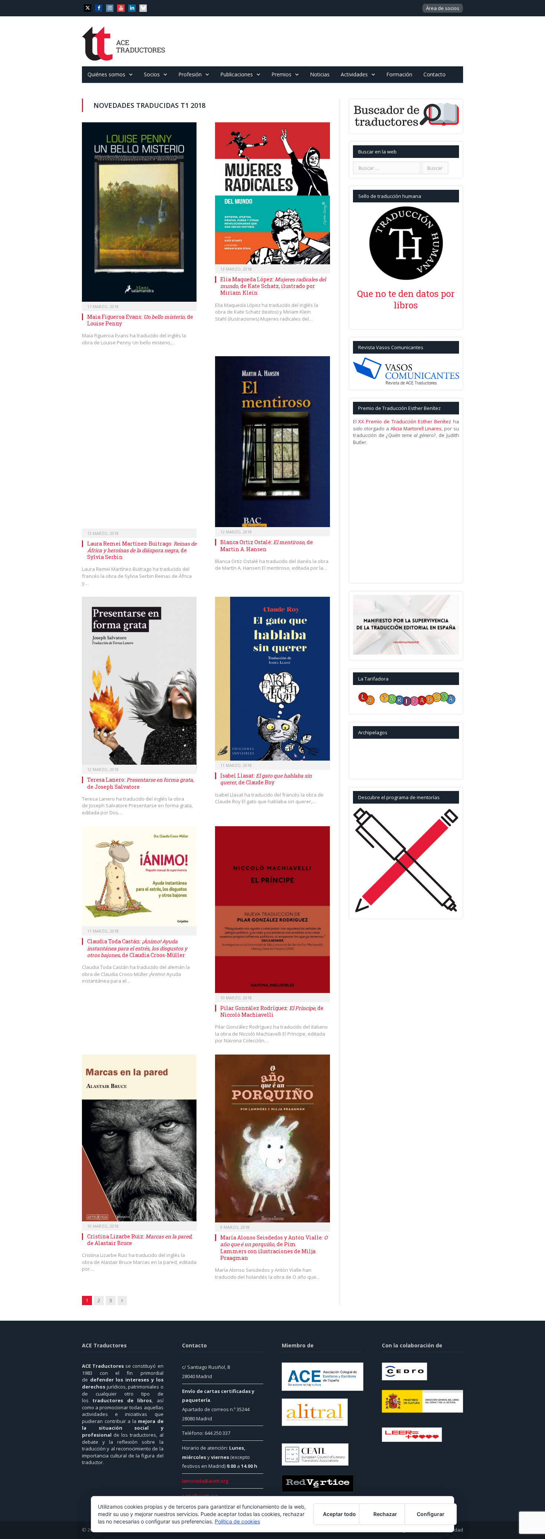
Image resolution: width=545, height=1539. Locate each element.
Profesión (190, 74)
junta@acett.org (200, 1495)
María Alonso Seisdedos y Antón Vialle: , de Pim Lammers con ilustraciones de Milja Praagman (273, 1247)
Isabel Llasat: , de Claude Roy (266, 779)
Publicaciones (236, 74)
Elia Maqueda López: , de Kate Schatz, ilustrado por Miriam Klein (273, 286)
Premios (281, 74)
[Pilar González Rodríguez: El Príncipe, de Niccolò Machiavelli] (272, 911)
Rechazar (385, 1514)
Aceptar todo (339, 1514)
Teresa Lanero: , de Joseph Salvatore (140, 783)
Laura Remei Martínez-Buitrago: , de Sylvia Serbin (141, 550)
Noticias (320, 74)
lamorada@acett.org (205, 1480)
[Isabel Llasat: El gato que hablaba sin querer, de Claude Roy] (272, 681)
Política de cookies (237, 1521)
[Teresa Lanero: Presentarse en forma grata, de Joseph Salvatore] (139, 683)
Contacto (434, 74)
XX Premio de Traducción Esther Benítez (404, 421)
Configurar (431, 1514)
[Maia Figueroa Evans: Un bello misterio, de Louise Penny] (139, 214)
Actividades (354, 74)
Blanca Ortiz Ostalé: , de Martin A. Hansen (266, 545)
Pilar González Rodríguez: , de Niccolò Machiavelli (272, 1011)
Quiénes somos (106, 74)
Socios (152, 74)
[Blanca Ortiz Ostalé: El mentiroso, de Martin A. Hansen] (272, 444)
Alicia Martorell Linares (416, 428)
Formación (399, 74)
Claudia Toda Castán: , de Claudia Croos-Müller (137, 948)
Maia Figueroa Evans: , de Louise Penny (140, 320)
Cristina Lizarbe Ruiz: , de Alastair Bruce (139, 1240)
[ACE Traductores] (123, 41)
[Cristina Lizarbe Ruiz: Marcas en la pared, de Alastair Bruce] (139, 1140)
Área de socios (442, 8)
